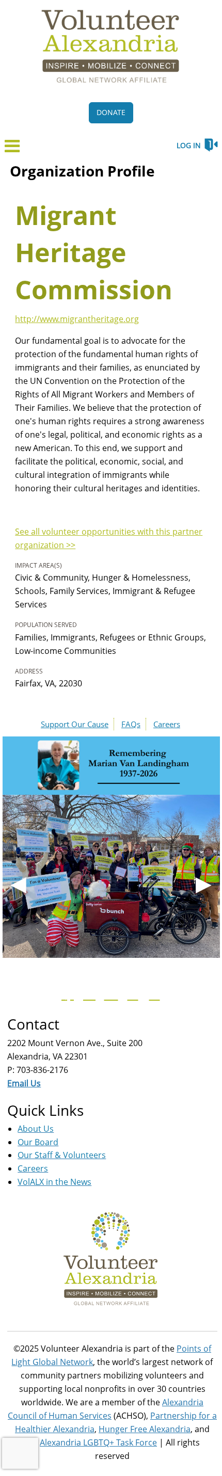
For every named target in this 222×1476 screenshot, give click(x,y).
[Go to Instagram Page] (131, 994)
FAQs (130, 724)
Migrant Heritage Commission (93, 252)
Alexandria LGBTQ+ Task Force (98, 1442)
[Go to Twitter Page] (88, 994)
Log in (189, 145)
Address (29, 671)
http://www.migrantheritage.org (77, 319)
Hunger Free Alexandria (145, 1429)
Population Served (46, 624)
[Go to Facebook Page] (66, 994)
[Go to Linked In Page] (153, 994)
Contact (33, 1024)
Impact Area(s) (38, 565)
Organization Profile (82, 171)
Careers (166, 724)
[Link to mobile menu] (12, 149)
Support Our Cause (74, 724)
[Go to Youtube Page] (109, 994)
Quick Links (45, 1110)
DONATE (111, 112)
